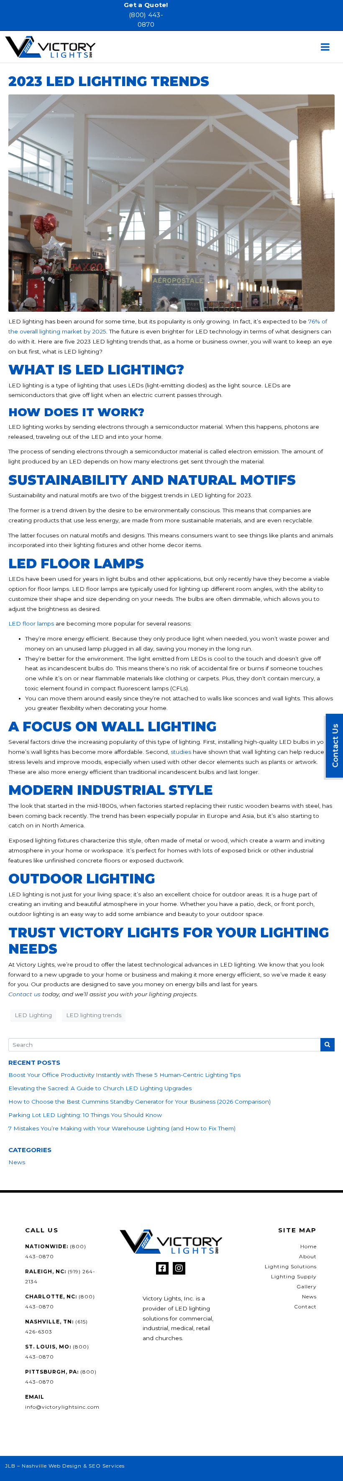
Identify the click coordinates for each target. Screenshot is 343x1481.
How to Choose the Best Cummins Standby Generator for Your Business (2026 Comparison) (139, 1101)
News (16, 1162)
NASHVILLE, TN (48, 1321)
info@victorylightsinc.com (62, 1407)
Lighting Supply (294, 1276)
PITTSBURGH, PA (51, 1372)
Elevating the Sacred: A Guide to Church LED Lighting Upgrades (100, 1088)
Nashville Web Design (52, 1466)
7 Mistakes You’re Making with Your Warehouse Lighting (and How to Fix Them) (121, 1128)
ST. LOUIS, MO (47, 1347)
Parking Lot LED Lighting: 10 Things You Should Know (85, 1115)
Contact (305, 1306)
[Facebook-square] (162, 1268)
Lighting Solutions (291, 1266)
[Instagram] (179, 1268)
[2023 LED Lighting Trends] (171, 202)
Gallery (307, 1286)
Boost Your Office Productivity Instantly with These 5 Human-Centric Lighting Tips (124, 1074)
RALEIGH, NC (44, 1271)
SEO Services (107, 1466)
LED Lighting (33, 1015)
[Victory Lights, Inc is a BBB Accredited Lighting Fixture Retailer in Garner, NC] (126, 1319)
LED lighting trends (93, 1015)
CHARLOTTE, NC (50, 1296)
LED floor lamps (31, 623)
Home (308, 1246)
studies (181, 751)
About (308, 1256)
